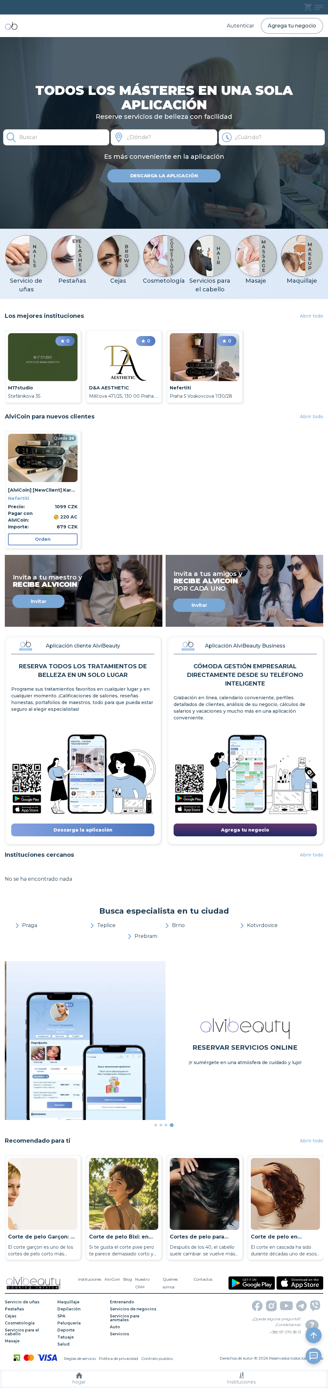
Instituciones (241, 1382)
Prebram (146, 936)
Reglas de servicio (80, 1358)
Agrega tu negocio (292, 26)
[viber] (315, 1305)
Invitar (38, 601)
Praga (29, 925)
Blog (127, 1279)
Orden (43, 539)
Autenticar (240, 26)
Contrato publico (157, 1358)
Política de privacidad (118, 1358)
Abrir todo (311, 316)
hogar (79, 1382)
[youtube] (286, 1305)
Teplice (106, 925)
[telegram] (301, 1305)
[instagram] (271, 1305)
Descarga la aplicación (164, 176)
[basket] (308, 7)
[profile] (319, 7)
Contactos (202, 1279)
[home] (11, 26)
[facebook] (257, 1305)
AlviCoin (112, 1279)
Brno (178, 925)
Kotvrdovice (262, 925)
